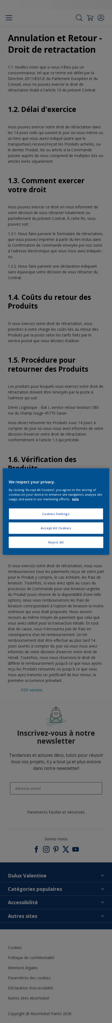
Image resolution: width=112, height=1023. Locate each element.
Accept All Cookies (56, 528)
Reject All (56, 542)
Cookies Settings (56, 514)
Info (75, 499)
